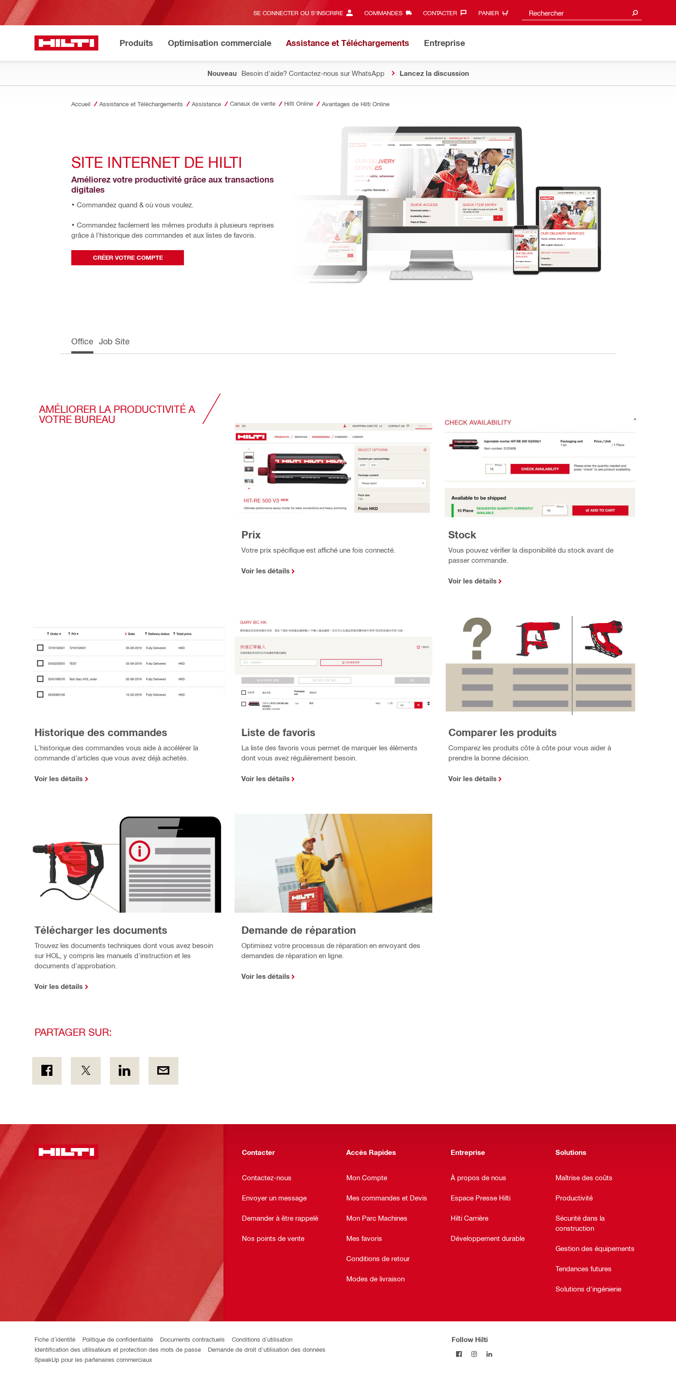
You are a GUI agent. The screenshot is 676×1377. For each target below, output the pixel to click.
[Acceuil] (66, 43)
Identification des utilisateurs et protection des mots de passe (117, 1349)
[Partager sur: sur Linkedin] (124, 1071)
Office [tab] (82, 341)
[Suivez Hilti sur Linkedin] (489, 1354)
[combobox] (582, 12)
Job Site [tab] (114, 341)
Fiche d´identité (54, 1339)
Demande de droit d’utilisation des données (267, 1349)
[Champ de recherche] (635, 12)
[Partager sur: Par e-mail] (163, 1071)
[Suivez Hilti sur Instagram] (474, 1354)
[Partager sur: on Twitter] (85, 1071)
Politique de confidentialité (117, 1339)
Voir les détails (265, 570)
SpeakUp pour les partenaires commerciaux (93, 1359)
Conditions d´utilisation (262, 1339)
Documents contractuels (192, 1339)
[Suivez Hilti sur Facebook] (459, 1354)
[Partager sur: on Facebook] (47, 1071)
